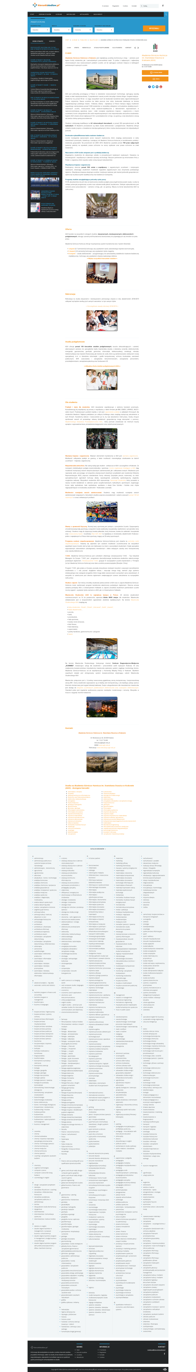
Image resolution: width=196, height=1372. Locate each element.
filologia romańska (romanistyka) (72, 1105)
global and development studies (72, 1183)
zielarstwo (146, 1321)
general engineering (67, 1180)
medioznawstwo (121, 917)
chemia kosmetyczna (41, 1146)
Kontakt (134, 6)
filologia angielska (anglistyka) (70, 1068)
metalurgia (71, 826)
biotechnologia (39, 1097)
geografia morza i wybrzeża (70, 1219)
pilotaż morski (120, 1195)
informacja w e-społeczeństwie (99, 885)
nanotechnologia (121, 1019)
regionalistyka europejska (151, 870)
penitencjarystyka (121, 1190)
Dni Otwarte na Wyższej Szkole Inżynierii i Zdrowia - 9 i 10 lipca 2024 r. (44, 136)
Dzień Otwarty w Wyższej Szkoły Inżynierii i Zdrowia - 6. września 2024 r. (44, 124)
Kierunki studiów (45, 14)
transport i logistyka (149, 1127)
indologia (92, 870)
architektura (38, 924)
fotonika (64, 1154)
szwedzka (146, 1010)
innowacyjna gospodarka (97, 936)
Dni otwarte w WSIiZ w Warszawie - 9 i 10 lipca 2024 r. (45, 98)
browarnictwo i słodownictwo (43, 1107)
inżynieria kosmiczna (95, 993)
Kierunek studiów (79, 25)
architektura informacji (41, 929)
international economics (97, 1095)
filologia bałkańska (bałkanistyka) (72, 1071)
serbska (145, 922)
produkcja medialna (122, 1251)
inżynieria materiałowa (75, 815)
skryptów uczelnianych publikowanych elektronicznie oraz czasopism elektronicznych (107, 688)
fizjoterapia (65, 1139)
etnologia (64, 956)
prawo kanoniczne (122, 1234)
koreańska (92, 1205)
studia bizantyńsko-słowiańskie (153, 949)
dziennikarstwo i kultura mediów (45, 1219)
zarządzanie (72, 834)
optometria (119, 1097)
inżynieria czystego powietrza (98, 975)
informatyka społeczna (110, 810)
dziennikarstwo (39, 1212)
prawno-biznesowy (122, 1224)
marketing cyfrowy (122, 863)
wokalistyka (147, 1199)
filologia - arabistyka (68, 1036)
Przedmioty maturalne (103, 25)
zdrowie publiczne (149, 1317)
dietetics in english (40, 1226)
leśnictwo (92, 1249)
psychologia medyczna (123, 1290)
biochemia (37, 1041)
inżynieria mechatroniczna (76, 817)
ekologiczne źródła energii (111, 795)
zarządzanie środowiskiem (152, 1297)
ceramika (71, 793)
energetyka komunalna (68, 946)
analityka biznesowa (40, 880)
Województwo (36, 25)
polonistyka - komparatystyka (125, 1207)
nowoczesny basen (76, 534)
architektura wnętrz (40, 934)
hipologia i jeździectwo (68, 1314)
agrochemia (38, 870)
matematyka (107, 823)
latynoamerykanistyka (96, 1246)
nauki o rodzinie (121, 1031)
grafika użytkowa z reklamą (70, 1302)
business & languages (41, 1005)
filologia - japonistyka (68, 1056)
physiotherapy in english (124, 1141)
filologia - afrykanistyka (68, 1031)
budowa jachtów (39, 1112)
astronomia (38, 949)
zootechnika (147, 1331)
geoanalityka (65, 1204)
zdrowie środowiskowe (150, 1319)
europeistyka (65, 968)
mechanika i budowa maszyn (77, 825)
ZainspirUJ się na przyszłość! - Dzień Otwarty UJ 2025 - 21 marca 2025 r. (44, 74)
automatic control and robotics (44, 985)
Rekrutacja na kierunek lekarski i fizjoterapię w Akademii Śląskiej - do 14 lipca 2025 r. (44, 174)
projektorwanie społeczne (124, 1253)
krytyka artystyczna (95, 1234)
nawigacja (119, 1034)
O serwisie (105, 6)
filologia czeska (66, 1080)
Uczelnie (59, 14)
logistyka (91, 1266)
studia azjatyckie (148, 944)
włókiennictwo (147, 1195)
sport (145, 934)
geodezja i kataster (67, 1209)
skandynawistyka (148, 927)
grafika (63, 1300)
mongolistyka (120, 968)
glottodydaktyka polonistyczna (71, 1251)
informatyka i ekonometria (76, 810)
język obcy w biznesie (96, 1134)
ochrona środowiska (74, 828)
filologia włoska (66, 1122)
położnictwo (120, 1209)
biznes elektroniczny (41, 1102)
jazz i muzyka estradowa (97, 1119)
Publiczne (83, 40)
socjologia (71, 830)
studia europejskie (149, 953)
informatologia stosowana (97, 887)
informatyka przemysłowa (97, 902)
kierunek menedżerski (96, 1161)
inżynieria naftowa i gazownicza (113, 817)
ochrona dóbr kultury (123, 1061)
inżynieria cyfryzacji (95, 973)
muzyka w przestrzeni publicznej (126, 985)
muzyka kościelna (121, 981)
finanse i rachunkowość (69, 1134)
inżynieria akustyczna (110, 812)
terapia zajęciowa (149, 1107)
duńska (36, 1204)
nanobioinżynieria (121, 1017)
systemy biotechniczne (150, 980)
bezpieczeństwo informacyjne (44, 1019)
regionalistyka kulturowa (151, 873)
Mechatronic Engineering (111, 825)
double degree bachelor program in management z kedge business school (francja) (45, 1238)
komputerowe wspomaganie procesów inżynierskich (119, 821)
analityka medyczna (40, 892)
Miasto (54, 25)
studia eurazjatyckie (149, 951)
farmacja (64, 1019)
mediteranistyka (121, 919)
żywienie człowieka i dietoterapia (99, 1310)
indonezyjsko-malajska (96, 873)
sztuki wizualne (148, 1007)
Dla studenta (117, 47)
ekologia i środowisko (68, 900)
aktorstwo (37, 875)
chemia (36, 1134)
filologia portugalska (68, 1102)
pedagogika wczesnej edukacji (126, 1182)
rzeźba (145, 907)
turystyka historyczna (150, 1134)
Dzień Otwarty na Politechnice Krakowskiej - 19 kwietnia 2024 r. (44, 148)
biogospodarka (39, 1056)
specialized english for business (153, 1017)
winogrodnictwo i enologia (151, 1192)
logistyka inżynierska (95, 1273)
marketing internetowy (123, 866)
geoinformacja (72, 806)
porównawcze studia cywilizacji (126, 1146)
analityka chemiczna (40, 883)
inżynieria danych (94, 978)
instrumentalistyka (95, 946)
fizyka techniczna (108, 803)
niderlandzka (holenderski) (124, 1041)
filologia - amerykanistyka (69, 1034)
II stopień (71, 251)
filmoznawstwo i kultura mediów (72, 1022)
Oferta (76, 47)
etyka (63, 966)
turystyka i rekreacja (109, 832)
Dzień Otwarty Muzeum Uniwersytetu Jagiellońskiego (43, 60)
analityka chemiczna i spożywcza (45, 885)
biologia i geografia (40, 1070)
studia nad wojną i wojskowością (153, 963)
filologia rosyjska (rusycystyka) (71, 1107)
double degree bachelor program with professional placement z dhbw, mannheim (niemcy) (45, 1245)
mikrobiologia (120, 956)
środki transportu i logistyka (98, 1295)
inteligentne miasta (95, 953)
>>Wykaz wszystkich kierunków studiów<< (102, 258)
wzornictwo (147, 1204)
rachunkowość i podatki (151, 861)
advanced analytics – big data (44, 983)
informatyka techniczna (96, 917)
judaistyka (92, 1146)
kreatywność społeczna (96, 1217)
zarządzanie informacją (150, 1251)
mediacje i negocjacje (123, 914)
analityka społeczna (40, 895)
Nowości (52, 41)
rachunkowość (148, 858)
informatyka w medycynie (97, 924)
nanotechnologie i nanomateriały (126, 1027)
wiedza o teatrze (148, 1187)
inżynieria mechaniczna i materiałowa (115, 815)
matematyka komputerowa (125, 875)
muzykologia (120, 988)
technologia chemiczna (110, 830)
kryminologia (93, 1224)
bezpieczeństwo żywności (42, 1039)
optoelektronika (121, 1095)
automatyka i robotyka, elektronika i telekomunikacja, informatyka (44, 973)
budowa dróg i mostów (42, 1110)
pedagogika (120, 1160)
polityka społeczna (122, 1204)
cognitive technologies (41, 1168)
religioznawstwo (148, 883)
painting (118, 1124)
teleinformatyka (73, 832)
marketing (119, 861)
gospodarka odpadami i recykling (72, 1275)
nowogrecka (120, 1046)
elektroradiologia (67, 936)
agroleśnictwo (38, 873)
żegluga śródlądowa (95, 1302)
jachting (91, 1107)
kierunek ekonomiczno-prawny (99, 1153)
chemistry (37, 1165)
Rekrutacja (86, 47)
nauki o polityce (121, 1029)
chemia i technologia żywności (44, 1144)
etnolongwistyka (66, 963)
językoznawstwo (94, 1141)
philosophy (119, 1136)
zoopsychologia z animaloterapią (154, 1329)
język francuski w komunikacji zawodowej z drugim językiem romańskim (98, 1124)
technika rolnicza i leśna (151, 1031)
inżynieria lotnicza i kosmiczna (98, 997)
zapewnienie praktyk (112, 412)
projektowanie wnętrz (123, 1263)
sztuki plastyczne (148, 1005)
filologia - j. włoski (67, 1053)
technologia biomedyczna (151, 1036)
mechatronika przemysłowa (125, 907)
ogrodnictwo (120, 1080)
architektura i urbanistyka (42, 927)
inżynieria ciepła (108, 814)
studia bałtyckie (148, 946)
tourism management (150, 1166)
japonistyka (92, 1117)
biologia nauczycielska (41, 1075)
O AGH (69, 47)
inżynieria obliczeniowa (75, 819)
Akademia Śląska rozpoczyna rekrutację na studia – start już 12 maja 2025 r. (50, 194)
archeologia (38, 922)
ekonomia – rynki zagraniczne (71, 917)
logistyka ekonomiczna (96, 1268)
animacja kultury (39, 912)
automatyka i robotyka (75, 792)
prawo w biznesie (121, 1236)
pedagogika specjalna (123, 1180)
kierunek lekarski (94, 1156)
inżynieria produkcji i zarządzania (99, 1046)
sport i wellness (148, 936)
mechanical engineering (123, 1000)
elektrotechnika (108, 799)
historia (63, 1317)
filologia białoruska (67, 1073)
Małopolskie (94, 40)
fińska (63, 1137)
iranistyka (92, 1078)
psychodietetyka (121, 1280)
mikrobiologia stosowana (124, 959)
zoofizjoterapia (148, 1326)
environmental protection (69, 1012)
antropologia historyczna (42, 919)
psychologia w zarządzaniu (124, 1295)
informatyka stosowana (75, 812)
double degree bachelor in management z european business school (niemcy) (43, 1231)
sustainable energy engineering (153, 1019)
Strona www (157, 72)
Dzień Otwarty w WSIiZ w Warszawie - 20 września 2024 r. (43, 111)
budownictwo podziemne (42, 1117)
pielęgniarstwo (120, 1192)
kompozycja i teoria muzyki (98, 1178)
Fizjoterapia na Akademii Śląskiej (48, 204)
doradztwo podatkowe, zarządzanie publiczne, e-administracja (42, 1199)
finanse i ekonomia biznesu (70, 1132)
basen (70, 634)
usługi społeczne (148, 1175)
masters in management (124, 997)
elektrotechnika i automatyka (71, 941)
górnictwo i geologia (74, 808)
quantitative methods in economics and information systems (125, 1307)
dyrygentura (38, 1209)
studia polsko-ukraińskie (151, 966)
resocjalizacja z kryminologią (152, 888)
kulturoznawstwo (73, 823)
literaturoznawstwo (95, 1263)
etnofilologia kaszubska (69, 954)
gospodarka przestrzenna (70, 1283)
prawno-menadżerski (123, 1227)
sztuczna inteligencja (150, 1022)
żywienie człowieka (95, 1305)
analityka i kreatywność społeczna (45, 890)
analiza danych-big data (42, 905)
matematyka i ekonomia (124, 873)
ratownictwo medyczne (150, 863)
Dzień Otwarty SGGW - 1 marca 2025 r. (43, 86)
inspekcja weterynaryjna (96, 944)
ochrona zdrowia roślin (123, 1065)
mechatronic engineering (124, 1002)
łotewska (92, 1293)
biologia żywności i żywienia (43, 1080)
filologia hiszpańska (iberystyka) (71, 1093)
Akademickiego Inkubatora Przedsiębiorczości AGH (83, 422)
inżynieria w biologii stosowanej (99, 1066)
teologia (145, 1092)
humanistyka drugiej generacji (71, 1331)
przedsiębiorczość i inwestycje (126, 1266)
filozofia (64, 1129)
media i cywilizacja (122, 910)
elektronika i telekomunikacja (77, 799)
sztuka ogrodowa (149, 1002)
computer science (40, 1170)
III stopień (71, 254)
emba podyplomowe (68, 1000)
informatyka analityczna (96, 892)
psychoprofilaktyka (122, 1297)
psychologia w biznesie (123, 1293)
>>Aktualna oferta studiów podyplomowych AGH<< (102, 366)
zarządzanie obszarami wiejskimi (154, 1285)
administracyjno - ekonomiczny (44, 868)
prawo (118, 1229)
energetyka (71, 801)
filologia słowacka (67, 1115)
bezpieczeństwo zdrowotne (43, 1036)
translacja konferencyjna (151, 1122)
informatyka (107, 808)
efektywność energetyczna (70, 892)
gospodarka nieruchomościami (71, 1271)
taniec (145, 1029)
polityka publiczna (122, 1202)
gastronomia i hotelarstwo (70, 1200)
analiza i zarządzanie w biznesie (44, 907)
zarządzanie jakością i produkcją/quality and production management (154, 1270)
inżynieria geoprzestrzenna (97, 983)
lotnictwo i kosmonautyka (97, 1280)
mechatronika (120, 905)
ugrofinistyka (147, 1173)
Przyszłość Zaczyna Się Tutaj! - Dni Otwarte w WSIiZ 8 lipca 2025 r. (45, 48)
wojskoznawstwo (148, 1197)
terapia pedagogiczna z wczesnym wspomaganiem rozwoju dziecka (152, 1102)
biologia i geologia (40, 1073)
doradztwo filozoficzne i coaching (45, 1190)
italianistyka (92, 1081)
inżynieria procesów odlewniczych (114, 819)
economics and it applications (71, 993)
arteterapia (38, 946)
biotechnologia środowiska (43, 1100)
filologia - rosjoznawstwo (69, 1061)
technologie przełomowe (151, 1085)
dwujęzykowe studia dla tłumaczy (45, 1207)
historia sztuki (66, 1319)
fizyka (63, 1142)
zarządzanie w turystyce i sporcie (154, 1307)
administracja (38, 858)
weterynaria (147, 1185)
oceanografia (120, 1056)
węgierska (146, 1182)
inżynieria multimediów (96, 1012)
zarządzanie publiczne (150, 1295)
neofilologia (119, 1036)
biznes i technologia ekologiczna (45, 1105)
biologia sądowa (39, 1078)
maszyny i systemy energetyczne (126, 868)
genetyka (64, 1202)
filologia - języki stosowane (70, 1058)
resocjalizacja (147, 885)
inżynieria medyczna (95, 1010)
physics (118, 1139)
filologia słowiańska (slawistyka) (71, 1117)
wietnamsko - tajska (149, 1190)
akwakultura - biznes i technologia (45, 878)
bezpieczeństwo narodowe (43, 1026)
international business (96, 1093)
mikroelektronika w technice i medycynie (115, 826)
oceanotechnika (121, 1058)
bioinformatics (39, 1002)
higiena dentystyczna (68, 1312)
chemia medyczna (40, 1148)
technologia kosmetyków (151, 1048)
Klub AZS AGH (97, 534)
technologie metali (149, 1083)
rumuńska (146, 902)
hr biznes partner (94, 858)
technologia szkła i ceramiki (152, 1056)
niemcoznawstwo (121, 1044)
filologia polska (66, 1100)
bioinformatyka (39, 1058)
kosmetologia (93, 1207)
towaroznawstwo (148, 1110)
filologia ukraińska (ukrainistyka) (71, 1120)
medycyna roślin (121, 922)
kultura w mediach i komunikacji (99, 1236)
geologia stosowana (68, 1239)
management (120, 995)
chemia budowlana (109, 793)
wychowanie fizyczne (149, 1202)
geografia (64, 1217)
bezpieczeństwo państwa (42, 1029)
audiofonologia (39, 951)
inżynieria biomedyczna (75, 814)
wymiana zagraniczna (130, 456)
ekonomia (64, 914)
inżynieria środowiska (74, 821)
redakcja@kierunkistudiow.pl (156, 1350)
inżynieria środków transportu (98, 1049)
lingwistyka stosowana (96, 1256)
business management (41, 1124)
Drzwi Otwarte (37, 41)
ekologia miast (66, 905)
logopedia (92, 1275)
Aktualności (84, 14)
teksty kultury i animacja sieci (152, 1088)
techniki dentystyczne (150, 1034)
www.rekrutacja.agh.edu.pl (106, 748)
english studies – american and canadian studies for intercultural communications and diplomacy (72, 1007)
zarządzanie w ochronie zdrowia (153, 1299)
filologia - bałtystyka (67, 1039)
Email (157, 79)
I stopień (71, 249)
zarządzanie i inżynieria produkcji (113, 834)
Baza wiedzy (98, 14)
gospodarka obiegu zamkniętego (72, 1273)
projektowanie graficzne (123, 1261)
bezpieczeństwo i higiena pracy (44, 1012)
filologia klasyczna (67, 1095)
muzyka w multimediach (124, 983)
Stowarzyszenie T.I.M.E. (90, 561)
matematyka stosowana (124, 878)
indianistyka (92, 868)
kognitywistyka (93, 1163)
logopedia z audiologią (96, 1278)
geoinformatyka (108, 806)
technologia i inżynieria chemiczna (154, 1046)
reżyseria (146, 895)
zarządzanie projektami (151, 1292)
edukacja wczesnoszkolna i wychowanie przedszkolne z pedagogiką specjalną (70, 885)
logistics (91, 1287)
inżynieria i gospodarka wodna (99, 985)
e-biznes (64, 858)
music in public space (123, 1010)
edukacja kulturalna (67, 870)
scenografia (147, 919)
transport (146, 1124)
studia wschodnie (149, 978)
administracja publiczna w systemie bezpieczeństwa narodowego (42, 863)
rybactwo (146, 905)
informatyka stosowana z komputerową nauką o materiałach (97, 911)
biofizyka (37, 1048)
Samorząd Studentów (118, 480)
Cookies (125, 6)
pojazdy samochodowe (123, 1197)
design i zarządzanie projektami (44, 1185)
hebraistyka (65, 1309)
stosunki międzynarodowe (151, 941)
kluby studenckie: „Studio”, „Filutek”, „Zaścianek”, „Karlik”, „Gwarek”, (90, 607)
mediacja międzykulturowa (124, 912)
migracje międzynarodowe (124, 954)
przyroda (119, 1278)
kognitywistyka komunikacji (97, 1166)
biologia (37, 1068)
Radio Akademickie (74, 610)
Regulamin (115, 6)
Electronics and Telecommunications (79, 797)
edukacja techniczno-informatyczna (79, 795)
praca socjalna (120, 1217)
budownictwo (107, 792)
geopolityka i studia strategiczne (72, 1244)
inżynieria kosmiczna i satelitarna (99, 995)
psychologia (120, 1288)
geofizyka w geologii (67, 1214)
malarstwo (119, 858)
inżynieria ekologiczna (96, 980)
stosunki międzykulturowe (151, 939)
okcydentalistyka (121, 1092)
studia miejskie (148, 961)
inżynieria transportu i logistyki (98, 1063)
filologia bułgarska (67, 1075)
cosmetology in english (41, 1178)
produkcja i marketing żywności (126, 1249)
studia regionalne (148, 968)
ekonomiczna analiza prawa (70, 919)
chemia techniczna (40, 1151)
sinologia (146, 924)
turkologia (146, 1132)
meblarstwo (120, 895)
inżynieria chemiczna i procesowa (100, 968)
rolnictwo (146, 900)
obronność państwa (122, 1053)
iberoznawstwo (94, 865)
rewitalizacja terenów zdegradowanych (115, 828)
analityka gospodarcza (41, 888)
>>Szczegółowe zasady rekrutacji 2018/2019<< (102, 306)
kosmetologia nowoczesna (97, 1210)
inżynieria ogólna (94, 1029)
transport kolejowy (149, 1129)
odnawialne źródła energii (124, 1068)
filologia (63, 1029)
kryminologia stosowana (97, 1227)
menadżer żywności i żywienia (125, 924)
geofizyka (106, 804)
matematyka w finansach (124, 885)
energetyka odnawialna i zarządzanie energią (117, 801)
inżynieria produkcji (95, 1044)
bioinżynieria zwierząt (41, 1065)
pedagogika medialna (123, 1163)
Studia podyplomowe (101, 47)
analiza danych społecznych (43, 902)
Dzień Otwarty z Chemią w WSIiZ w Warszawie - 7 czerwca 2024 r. (44, 161)
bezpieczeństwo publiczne (43, 1031)
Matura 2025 (71, 14)
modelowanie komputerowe (125, 966)
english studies (66, 1002)
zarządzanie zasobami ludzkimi (153, 1314)
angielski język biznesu (41, 910)
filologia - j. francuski (68, 1046)
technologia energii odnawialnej (153, 1043)
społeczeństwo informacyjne (152, 931)
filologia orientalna (67, 1097)
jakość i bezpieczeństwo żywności (100, 1114)
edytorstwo (65, 890)
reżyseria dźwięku (148, 897)
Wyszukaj (154, 28)
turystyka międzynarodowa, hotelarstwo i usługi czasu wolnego (152, 1156)
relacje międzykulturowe (151, 880)
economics (65, 990)
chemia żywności (39, 1153)
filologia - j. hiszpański (68, 1049)
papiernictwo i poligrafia (124, 1158)
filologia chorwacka (67, 1078)
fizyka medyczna (73, 803)
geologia (64, 1236)
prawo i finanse (121, 1231)
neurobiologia (120, 1039)
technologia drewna (149, 1041)
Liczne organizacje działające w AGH (122, 468)
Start (32, 14)
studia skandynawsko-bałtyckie (153, 971)
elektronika (106, 797)
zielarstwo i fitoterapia (150, 1324)
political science (121, 1144)
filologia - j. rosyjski (67, 1051)
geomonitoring (66, 1241)
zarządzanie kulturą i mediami (153, 1275)
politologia (119, 1200)
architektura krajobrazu (42, 932)
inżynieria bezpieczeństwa (97, 963)
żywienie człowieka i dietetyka (98, 1307)
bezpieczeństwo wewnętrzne (43, 1034)
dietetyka (37, 1187)
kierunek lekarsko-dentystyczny (99, 1158)
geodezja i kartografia (75, 804)
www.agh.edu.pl (104, 745)
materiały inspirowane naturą (125, 888)
